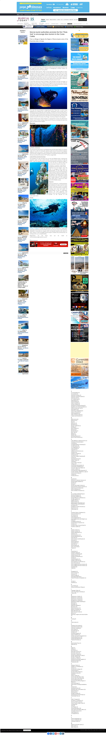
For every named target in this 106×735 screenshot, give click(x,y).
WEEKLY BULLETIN (35, 14)
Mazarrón (71, 19)
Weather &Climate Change (27, 24)
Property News (54, 23)
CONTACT (21, 14)
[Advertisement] (79, 350)
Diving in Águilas (34, 228)
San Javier (76, 19)
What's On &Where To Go (34, 24)
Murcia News (20, 23)
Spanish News (63, 23)
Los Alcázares (66, 19)
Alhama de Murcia (53, 19)
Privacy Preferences (27, 730)
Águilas (47, 19)
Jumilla (58, 19)
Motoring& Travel (41, 24)
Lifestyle (47, 23)
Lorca (62, 19)
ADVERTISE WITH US (27, 14)
